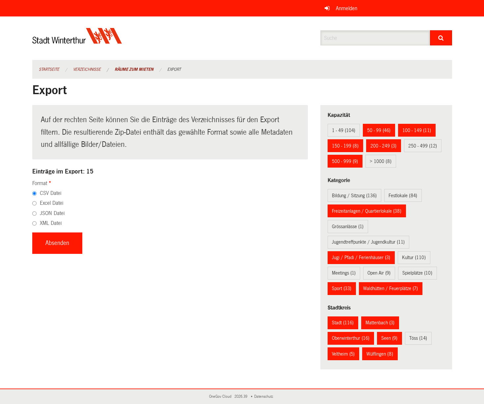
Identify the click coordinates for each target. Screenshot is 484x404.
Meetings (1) (344, 273)
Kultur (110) (414, 257)
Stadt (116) (343, 322)
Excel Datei (51, 203)
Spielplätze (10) (417, 273)
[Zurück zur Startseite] (77, 41)
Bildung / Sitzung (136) (354, 195)
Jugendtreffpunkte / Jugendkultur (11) (368, 242)
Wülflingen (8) (379, 354)
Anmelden (346, 8)
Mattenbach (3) (379, 322)
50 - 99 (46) (378, 130)
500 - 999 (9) (345, 161)
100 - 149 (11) (416, 130)
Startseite (49, 69)
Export (174, 69)
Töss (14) (418, 338)
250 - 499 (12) (422, 145)
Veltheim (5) (343, 354)
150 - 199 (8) (345, 145)
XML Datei (51, 223)
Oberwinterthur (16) (350, 338)
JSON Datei (52, 213)
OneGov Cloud (221, 396)
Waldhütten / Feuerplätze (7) (390, 288)
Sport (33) (341, 288)
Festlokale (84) (403, 195)
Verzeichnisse (87, 69)
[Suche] (441, 37)
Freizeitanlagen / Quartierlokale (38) (366, 211)
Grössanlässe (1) (347, 226)
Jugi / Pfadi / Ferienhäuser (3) (361, 257)
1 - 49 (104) (343, 130)
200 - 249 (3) (383, 145)
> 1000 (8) (380, 161)
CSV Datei (50, 193)
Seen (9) (389, 338)
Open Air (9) (378, 273)
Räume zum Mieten (134, 69)
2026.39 (241, 396)
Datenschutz (264, 396)
